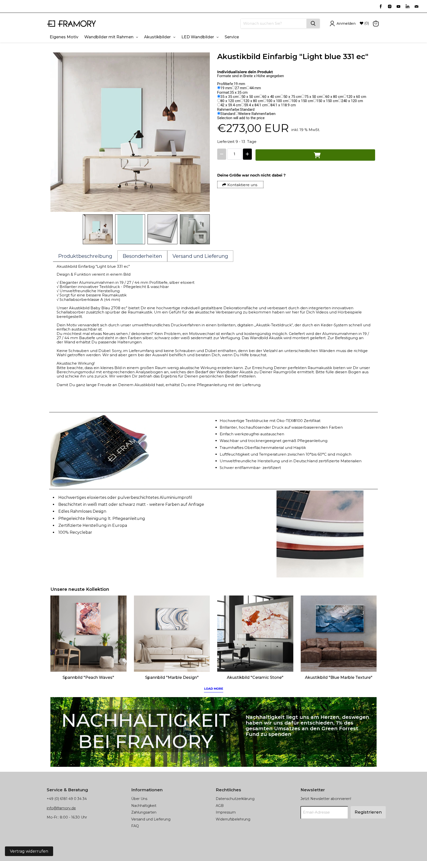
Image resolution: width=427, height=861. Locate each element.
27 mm (240, 88)
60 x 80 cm (334, 96)
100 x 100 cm (277, 101)
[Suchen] (313, 23)
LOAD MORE (213, 688)
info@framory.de (61, 808)
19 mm (226, 88)
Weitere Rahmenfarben (257, 113)
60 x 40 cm (271, 96)
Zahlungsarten (143, 812)
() (366, 23)
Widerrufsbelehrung (233, 819)
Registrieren (368, 812)
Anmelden (346, 23)
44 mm (255, 88)
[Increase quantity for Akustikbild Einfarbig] (247, 154)
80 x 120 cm (230, 101)
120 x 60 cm (356, 96)
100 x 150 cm (302, 101)
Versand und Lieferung (151, 819)
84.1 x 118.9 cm (283, 105)
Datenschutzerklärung (235, 798)
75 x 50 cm (313, 96)
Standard (227, 113)
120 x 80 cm (253, 101)
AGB (220, 805)
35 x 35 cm (229, 96)
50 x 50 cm (250, 96)
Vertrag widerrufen (29, 851)
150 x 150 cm (327, 101)
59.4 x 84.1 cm (255, 105)
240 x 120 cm (352, 101)
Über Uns (139, 798)
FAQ (135, 826)
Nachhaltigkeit (143, 805)
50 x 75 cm (292, 96)
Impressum (226, 812)
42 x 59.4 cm (230, 105)
